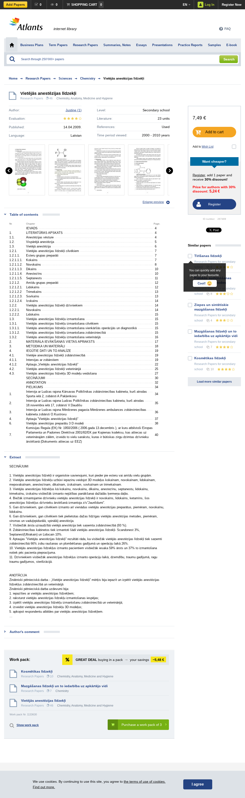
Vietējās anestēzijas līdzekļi (123, 78)
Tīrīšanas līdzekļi (208, 256)
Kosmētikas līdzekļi (37, 671)
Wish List (207, 146)
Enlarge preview (153, 202)
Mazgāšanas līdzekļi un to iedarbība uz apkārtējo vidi (64, 686)
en (185, 4)
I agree (198, 784)
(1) (74, 110)
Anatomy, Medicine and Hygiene (92, 98)
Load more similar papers (214, 381)
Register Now (231, 4)
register (199, 175)
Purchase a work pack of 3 (142, 725)
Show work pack (28, 725)
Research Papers (31, 98)
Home (13, 78)
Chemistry (62, 98)
